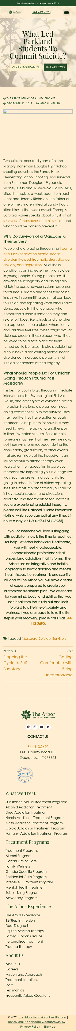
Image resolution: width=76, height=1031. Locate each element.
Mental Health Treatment (25, 887)
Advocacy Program (21, 898)
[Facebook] (28, 727)
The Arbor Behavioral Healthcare (30, 98)
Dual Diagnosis (17, 926)
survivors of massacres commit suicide (33, 221)
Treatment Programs (21, 850)
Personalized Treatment (24, 941)
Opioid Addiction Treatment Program (35, 828)
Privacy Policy (30, 1026)
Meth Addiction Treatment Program (34, 823)
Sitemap (50, 1026)
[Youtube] (41, 727)
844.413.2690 (41, 12)
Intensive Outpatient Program (29, 882)
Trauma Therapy (18, 947)
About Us (12, 964)
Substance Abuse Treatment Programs (36, 802)
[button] (66, 12)
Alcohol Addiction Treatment (28, 807)
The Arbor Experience (22, 915)
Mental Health (49, 103)
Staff (9, 985)
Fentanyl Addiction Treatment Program (36, 833)
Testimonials (14, 990)
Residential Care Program (26, 877)
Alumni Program (18, 856)
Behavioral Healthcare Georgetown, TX (36, 1021)
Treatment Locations (21, 980)
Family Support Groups (23, 936)
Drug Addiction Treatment (26, 812)
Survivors (59, 638)
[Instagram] (35, 727)
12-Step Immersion (20, 920)
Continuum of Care (21, 861)
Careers (11, 969)
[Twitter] (48, 727)
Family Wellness (17, 866)
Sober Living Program (22, 892)
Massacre (29, 638)
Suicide (45, 638)
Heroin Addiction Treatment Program (35, 818)
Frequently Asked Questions (27, 995)
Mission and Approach (23, 974)
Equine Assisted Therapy (24, 931)
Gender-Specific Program (26, 871)
